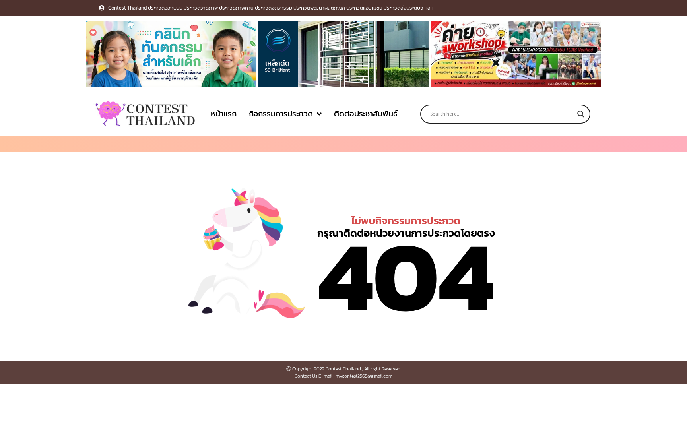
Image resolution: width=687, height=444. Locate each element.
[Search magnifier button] (580, 114)
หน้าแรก (224, 114)
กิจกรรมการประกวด (281, 114)
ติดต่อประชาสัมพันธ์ (366, 114)
